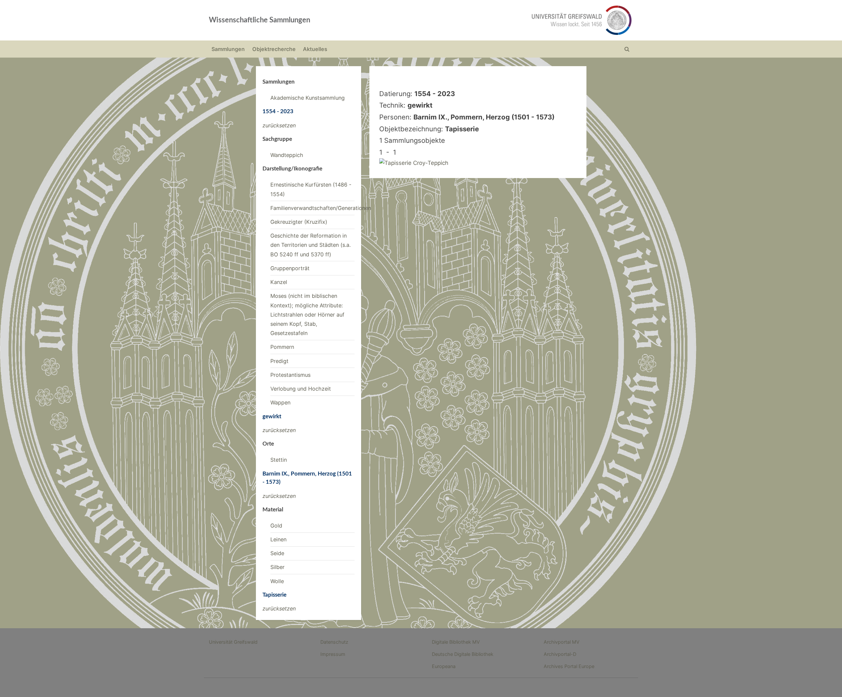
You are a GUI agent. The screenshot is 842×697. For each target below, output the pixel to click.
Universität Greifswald (233, 642)
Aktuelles (315, 49)
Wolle (277, 581)
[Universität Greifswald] (514, 20)
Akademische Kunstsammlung (307, 97)
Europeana (444, 666)
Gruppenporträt (290, 268)
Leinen (278, 539)
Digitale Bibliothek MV (456, 642)
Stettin (278, 459)
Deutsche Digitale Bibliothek (462, 654)
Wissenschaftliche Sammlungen (259, 20)
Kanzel (278, 282)
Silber (277, 567)
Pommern (282, 347)
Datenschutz (334, 642)
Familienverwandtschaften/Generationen (320, 208)
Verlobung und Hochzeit (300, 388)
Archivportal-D (560, 654)
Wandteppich (286, 155)
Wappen (280, 402)
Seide (277, 553)
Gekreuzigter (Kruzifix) (298, 222)
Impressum (332, 654)
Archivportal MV (562, 642)
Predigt (279, 361)
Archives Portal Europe (569, 666)
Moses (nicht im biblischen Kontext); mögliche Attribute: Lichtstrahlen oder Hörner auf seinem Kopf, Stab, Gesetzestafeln (307, 314)
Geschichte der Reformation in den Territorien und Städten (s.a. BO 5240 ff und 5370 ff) (310, 245)
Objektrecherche (274, 49)
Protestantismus (290, 375)
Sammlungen (228, 49)
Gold (276, 525)
